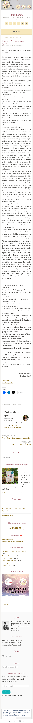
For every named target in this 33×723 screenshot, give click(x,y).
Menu (17, 32)
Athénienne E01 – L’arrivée (21, 443)
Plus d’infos (15, 631)
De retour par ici (7, 504)
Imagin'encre (16, 14)
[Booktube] (14, 23)
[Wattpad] (26, 23)
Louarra (5, 38)
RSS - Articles (6, 656)
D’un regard (6, 563)
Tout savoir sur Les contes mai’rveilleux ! (15, 493)
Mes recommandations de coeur (12, 542)
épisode (8, 405)
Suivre (6, 692)
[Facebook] (11, 23)
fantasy (14, 405)
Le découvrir (6, 605)
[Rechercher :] (16, 458)
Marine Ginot (18, 46)
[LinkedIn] (18, 23)
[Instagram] (7, 23)
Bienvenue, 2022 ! (7, 516)
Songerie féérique (8, 556)
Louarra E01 (6, 565)
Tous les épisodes (7, 383)
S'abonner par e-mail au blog (16, 673)
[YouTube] (16, 528)
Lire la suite (6, 381)
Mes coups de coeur (8, 539)
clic (20, 641)
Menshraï (12, 38)
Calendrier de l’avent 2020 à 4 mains (14, 551)
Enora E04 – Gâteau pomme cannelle (16, 437)
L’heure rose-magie (8, 561)
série (19, 405)
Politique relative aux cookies (18, 715)
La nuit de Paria (7, 558)
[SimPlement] (22, 23)
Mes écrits (19, 38)
